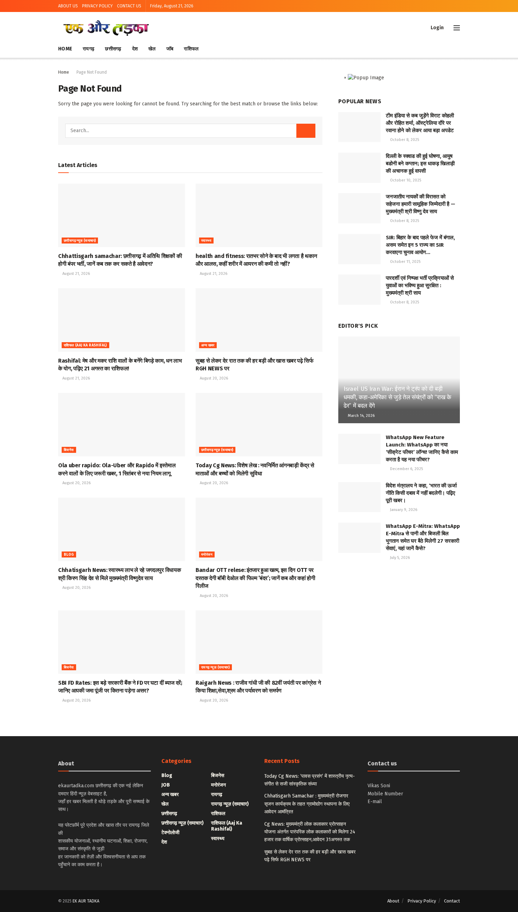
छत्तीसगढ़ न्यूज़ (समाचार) (80, 241)
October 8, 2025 (404, 139)
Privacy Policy (421, 901)
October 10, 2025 (405, 180)
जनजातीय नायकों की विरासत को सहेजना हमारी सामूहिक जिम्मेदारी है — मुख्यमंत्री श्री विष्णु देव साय (420, 204)
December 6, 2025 (406, 469)
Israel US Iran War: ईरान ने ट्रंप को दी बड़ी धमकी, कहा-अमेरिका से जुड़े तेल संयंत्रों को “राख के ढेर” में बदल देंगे (397, 397)
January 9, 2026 (403, 509)
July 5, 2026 (399, 557)
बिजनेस (69, 450)
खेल (152, 49)
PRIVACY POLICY (97, 6)
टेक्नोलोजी (170, 833)
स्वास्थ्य (206, 241)
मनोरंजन (206, 555)
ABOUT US (68, 6)
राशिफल (191, 49)
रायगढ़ (88, 49)
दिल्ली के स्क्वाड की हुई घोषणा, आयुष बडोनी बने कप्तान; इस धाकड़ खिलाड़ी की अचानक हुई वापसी (420, 163)
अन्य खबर (208, 345)
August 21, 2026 (75, 273)
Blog (69, 555)
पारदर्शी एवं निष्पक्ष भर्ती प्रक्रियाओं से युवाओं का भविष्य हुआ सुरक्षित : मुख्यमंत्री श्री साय (420, 285)
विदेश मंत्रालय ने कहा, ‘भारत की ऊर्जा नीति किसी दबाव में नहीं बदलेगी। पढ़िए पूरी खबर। (421, 493)
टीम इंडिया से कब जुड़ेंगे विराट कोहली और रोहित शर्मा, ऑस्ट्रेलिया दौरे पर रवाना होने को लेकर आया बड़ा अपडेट (420, 123)
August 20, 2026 (213, 378)
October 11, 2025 (404, 261)
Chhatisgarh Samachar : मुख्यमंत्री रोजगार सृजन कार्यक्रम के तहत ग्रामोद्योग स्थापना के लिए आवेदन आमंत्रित (307, 804)
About (393, 901)
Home (65, 49)
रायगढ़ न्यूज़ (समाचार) (215, 667)
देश (135, 49)
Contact (452, 901)
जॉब (170, 49)
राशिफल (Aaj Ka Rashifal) (85, 345)
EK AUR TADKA (86, 901)
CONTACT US (129, 6)
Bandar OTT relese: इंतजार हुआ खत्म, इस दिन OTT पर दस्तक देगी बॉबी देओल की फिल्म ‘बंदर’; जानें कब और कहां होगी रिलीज (255, 578)
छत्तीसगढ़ (113, 49)
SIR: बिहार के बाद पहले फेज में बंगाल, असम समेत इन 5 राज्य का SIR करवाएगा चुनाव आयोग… (420, 244)
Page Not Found (91, 72)
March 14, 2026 (361, 415)
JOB (165, 785)
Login (437, 28)
